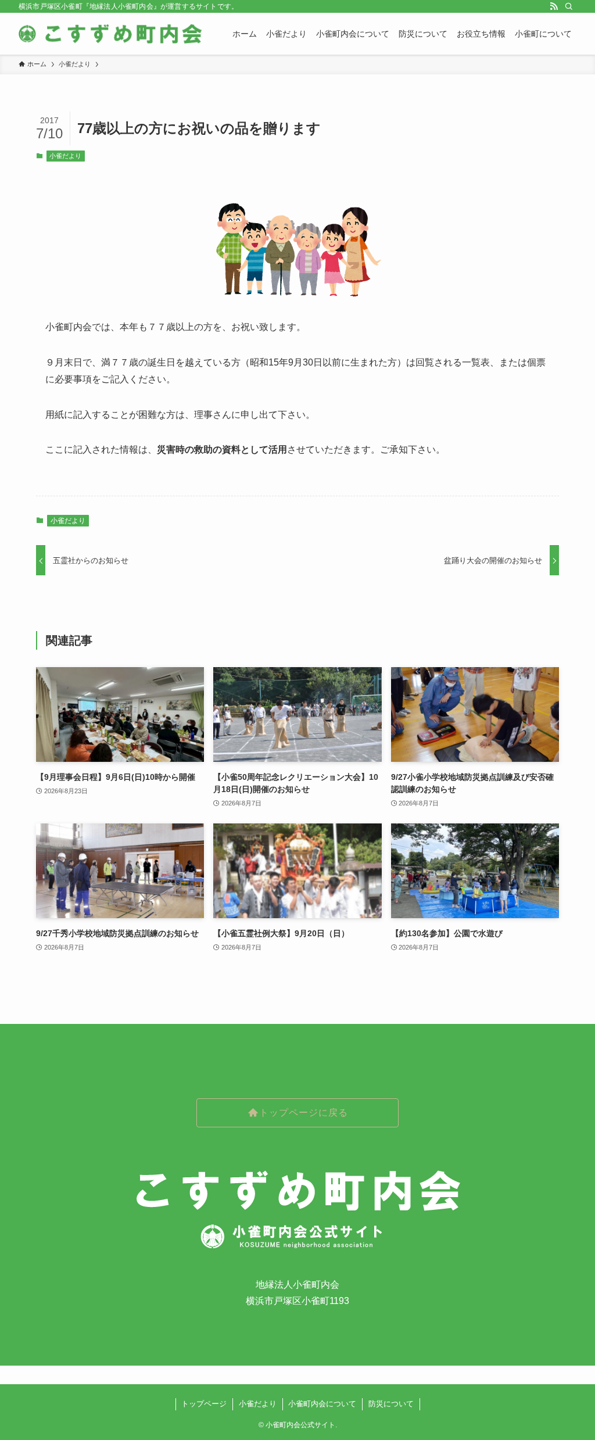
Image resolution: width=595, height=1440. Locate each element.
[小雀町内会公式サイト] (112, 33)
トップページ (204, 1403)
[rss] (553, 6)
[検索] (568, 6)
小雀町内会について (322, 1403)
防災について (391, 1403)
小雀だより (65, 155)
